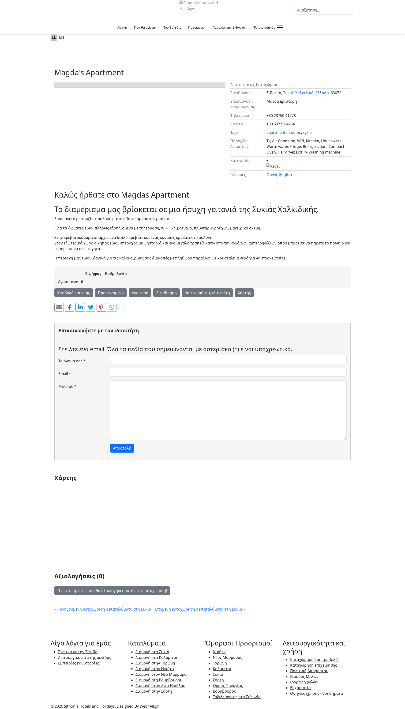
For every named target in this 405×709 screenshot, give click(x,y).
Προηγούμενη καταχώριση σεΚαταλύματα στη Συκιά (103, 609)
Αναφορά (140, 292)
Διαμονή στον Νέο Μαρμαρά (161, 674)
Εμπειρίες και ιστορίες (78, 663)
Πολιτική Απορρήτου (309, 670)
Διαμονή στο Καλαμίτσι (156, 657)
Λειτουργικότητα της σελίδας (84, 657)
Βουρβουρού (224, 691)
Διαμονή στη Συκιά (152, 651)
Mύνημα (67, 386)
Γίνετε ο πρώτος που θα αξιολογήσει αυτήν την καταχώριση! (112, 590)
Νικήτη (219, 651)
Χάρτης (244, 292)
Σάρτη (218, 680)
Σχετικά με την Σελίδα (78, 651)
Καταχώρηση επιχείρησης (313, 665)
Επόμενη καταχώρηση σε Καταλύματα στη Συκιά (200, 609)
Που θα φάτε (172, 27)
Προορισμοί (196, 27)
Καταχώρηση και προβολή (314, 659)
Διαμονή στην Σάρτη (153, 691)
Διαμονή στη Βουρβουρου (158, 680)
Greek (271, 174)
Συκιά (288, 92)
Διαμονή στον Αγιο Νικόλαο (160, 685)
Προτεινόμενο (111, 292)
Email (64, 373)
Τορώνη (220, 663)
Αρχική (122, 27)
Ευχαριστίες (301, 687)
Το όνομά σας (72, 361)
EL (54, 37)
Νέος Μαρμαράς (227, 657)
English (285, 174)
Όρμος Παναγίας (228, 685)
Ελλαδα (322, 92)
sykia (307, 132)
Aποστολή (122, 448)
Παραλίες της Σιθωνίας (229, 27)
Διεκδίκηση (166, 292)
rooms (295, 132)
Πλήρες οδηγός (264, 27)
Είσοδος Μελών (304, 676)
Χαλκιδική (304, 92)
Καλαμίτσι (222, 668)
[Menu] (279, 27)
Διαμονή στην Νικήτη (154, 668)
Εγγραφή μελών (304, 682)
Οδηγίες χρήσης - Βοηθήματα (316, 693)
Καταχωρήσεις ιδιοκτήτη (207, 292)
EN (61, 37)
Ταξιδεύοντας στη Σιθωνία (237, 696)
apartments (276, 132)
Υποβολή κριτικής (73, 292)
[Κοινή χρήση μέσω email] (59, 307)
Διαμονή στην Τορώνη (155, 663)
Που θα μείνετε (145, 27)
